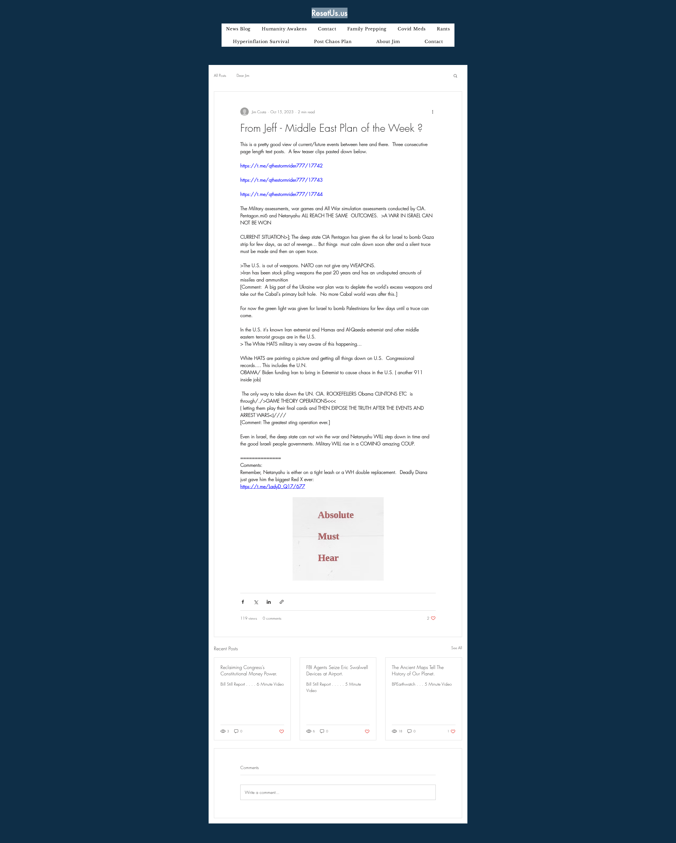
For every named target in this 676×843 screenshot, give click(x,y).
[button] (455, 75)
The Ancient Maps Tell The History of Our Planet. (418, 670)
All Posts (220, 75)
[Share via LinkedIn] (268, 601)
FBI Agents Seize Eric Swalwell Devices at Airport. (337, 670)
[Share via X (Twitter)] (255, 601)
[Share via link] (281, 601)
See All (456, 647)
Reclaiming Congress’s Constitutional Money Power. (248, 670)
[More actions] (432, 112)
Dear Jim (243, 75)
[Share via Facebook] (242, 601)
